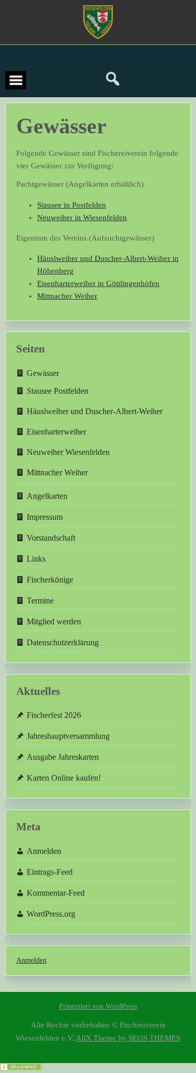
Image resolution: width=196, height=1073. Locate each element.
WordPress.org (51, 913)
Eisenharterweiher (56, 431)
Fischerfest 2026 (54, 715)
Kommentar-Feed (56, 892)
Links (36, 558)
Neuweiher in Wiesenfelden (82, 217)
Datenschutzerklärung (63, 642)
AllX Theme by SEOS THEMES (128, 1037)
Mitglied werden (54, 621)
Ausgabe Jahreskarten (63, 756)
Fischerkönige (50, 579)
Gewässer (43, 373)
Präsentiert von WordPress (98, 1006)
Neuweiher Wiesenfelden (68, 452)
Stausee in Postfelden (71, 205)
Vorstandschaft (51, 537)
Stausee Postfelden (57, 390)
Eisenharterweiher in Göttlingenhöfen (98, 283)
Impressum (45, 516)
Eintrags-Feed (50, 871)
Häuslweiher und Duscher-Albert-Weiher (95, 411)
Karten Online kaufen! (64, 777)
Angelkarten (47, 496)
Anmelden (44, 851)
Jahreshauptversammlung (68, 736)
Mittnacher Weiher (67, 296)
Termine (40, 600)
